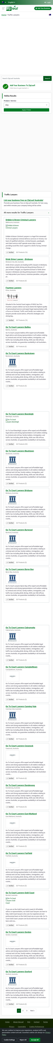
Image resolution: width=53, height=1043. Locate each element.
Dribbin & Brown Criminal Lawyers (21, 220)
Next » (32, 1011)
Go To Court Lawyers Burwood (19, 530)
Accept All (34, 1040)
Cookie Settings (9, 1040)
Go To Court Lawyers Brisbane (19, 490)
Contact (37, 1022)
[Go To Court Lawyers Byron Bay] (26, 579)
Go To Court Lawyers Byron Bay (20, 569)
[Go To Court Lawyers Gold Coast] (26, 902)
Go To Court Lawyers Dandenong (20, 785)
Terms (45, 1022)
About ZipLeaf (18, 1022)
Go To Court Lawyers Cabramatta (20, 627)
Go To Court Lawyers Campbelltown (21, 667)
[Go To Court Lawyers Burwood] (26, 539)
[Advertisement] (26, 46)
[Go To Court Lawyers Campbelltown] (26, 676)
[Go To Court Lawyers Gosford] (26, 981)
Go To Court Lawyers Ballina (18, 327)
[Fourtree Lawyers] (26, 297)
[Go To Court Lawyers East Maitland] (26, 823)
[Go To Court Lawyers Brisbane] (26, 500)
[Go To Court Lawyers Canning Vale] (26, 716)
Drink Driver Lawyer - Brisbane (19, 259)
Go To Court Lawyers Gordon (18, 932)
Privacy (11, 1027)
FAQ (28, 1022)
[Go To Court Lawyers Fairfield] (26, 863)
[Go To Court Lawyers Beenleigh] (26, 423)
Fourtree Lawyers (13, 288)
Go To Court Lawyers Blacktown (20, 451)
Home (3, 15)
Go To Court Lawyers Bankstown (20, 353)
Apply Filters (26, 110)
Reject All (23, 1040)
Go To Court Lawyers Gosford (19, 971)
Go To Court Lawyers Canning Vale (21, 706)
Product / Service (10, 101)
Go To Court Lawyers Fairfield (19, 853)
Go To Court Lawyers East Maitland (21, 814)
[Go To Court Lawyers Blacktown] (26, 460)
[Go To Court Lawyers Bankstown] (26, 363)
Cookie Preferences (36, 1027)
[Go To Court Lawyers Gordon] (26, 942)
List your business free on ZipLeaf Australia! (23, 200)
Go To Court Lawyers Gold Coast (20, 893)
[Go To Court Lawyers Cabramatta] (26, 637)
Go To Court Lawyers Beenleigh (20, 414)
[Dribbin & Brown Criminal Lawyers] (26, 229)
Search (47, 78)
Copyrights (22, 1027)
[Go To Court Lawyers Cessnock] (26, 755)
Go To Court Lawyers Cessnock (19, 746)
